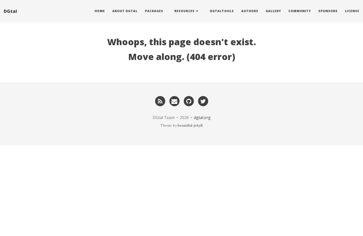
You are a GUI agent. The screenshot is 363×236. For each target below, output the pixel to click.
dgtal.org (202, 117)
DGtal (10, 11)
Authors (249, 11)
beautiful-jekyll (190, 125)
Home (100, 11)
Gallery (273, 11)
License (352, 11)
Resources (184, 11)
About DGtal (125, 11)
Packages (154, 11)
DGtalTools (222, 11)
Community (299, 11)
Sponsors (328, 11)
